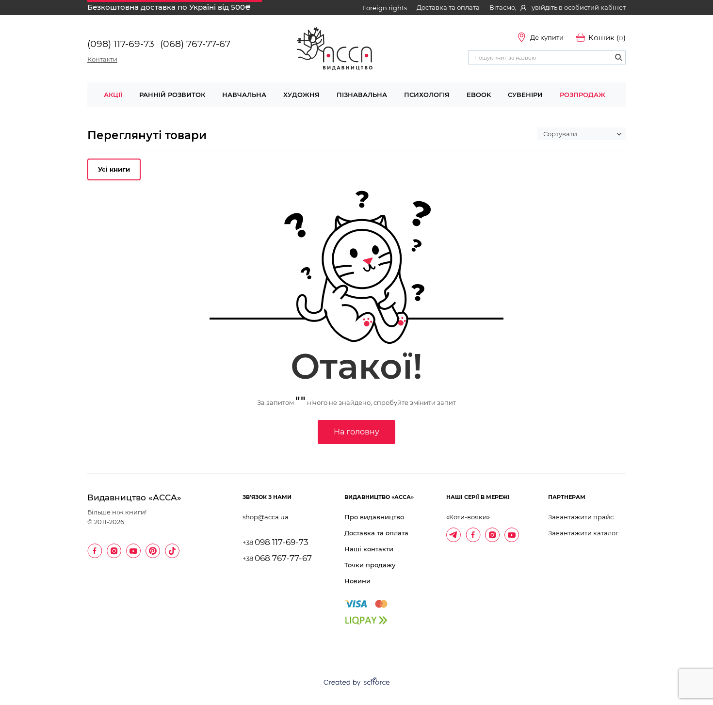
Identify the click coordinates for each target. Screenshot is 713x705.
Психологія (427, 94)
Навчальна (244, 94)
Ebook (479, 94)
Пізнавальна (362, 94)
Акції (113, 94)
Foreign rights (384, 8)
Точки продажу (369, 565)
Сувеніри (525, 94)
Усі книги (114, 169)
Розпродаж (582, 94)
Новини (357, 581)
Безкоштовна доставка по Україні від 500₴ (169, 7)
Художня (301, 94)
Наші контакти (368, 549)
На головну (356, 431)
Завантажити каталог (583, 533)
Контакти (102, 59)
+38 (275, 543)
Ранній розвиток (172, 94)
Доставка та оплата (448, 7)
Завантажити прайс (581, 517)
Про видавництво (374, 517)
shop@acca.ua (266, 517)
